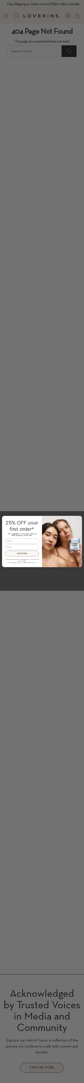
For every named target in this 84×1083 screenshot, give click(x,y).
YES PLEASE (22, 553)
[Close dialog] (79, 518)
